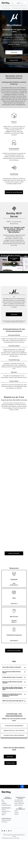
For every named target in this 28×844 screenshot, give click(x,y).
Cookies (14, 836)
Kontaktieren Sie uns (6, 811)
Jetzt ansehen (14, 640)
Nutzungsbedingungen (19, 834)
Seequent (16, 814)
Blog (3, 800)
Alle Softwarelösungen (6, 8)
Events (3, 801)
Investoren (4, 813)
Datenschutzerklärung (8, 834)
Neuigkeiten (4, 803)
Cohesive (16, 812)
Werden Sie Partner (18, 805)
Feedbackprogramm (18, 801)
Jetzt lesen (14, 603)
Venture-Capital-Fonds (19, 803)
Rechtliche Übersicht (6, 820)
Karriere (3, 814)
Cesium (16, 810)
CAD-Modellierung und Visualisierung (19, 8)
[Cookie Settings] (2, 841)
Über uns (4, 809)
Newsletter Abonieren (6, 805)
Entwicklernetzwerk (18, 800)
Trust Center (4, 822)
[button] (14, 667)
